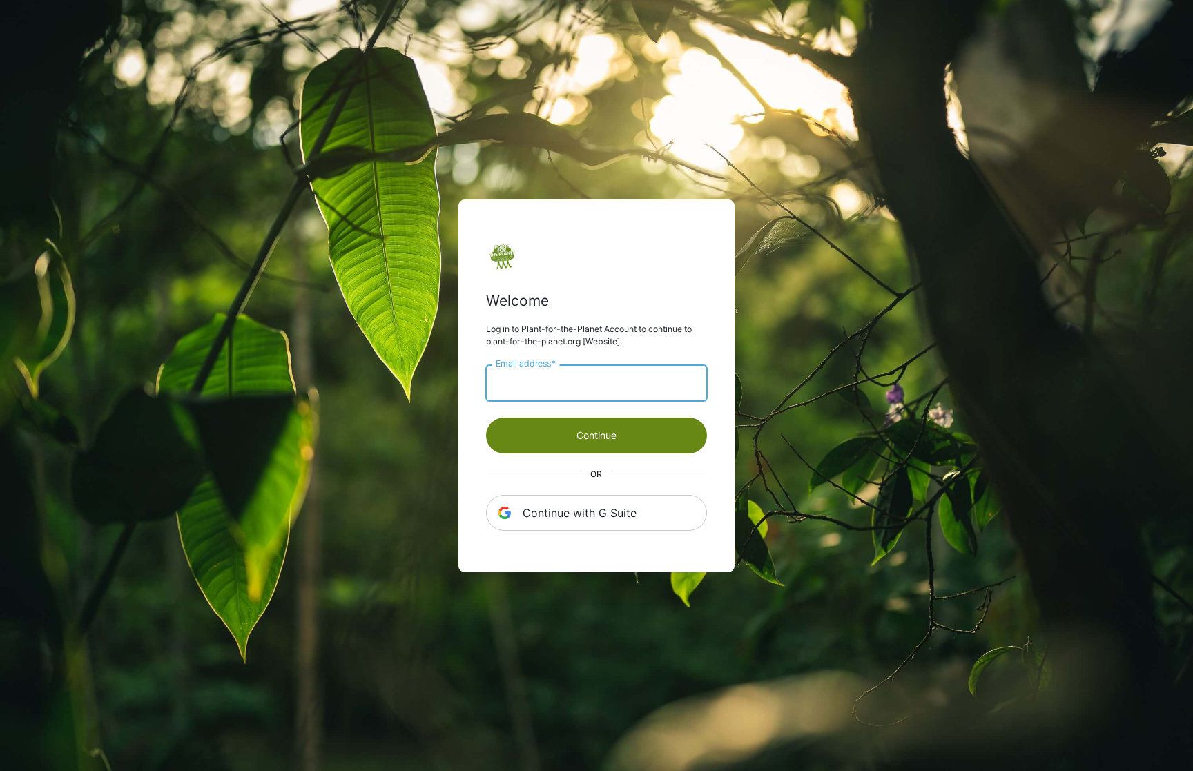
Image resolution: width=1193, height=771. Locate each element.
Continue (596, 435)
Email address (526, 363)
